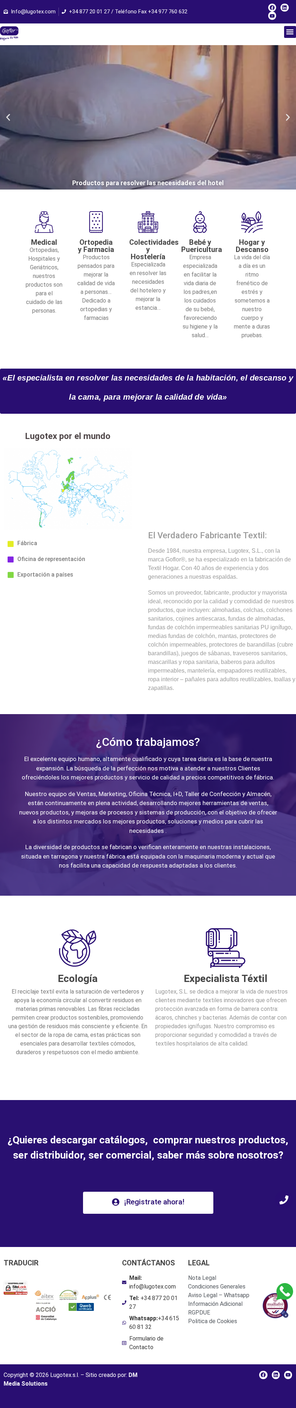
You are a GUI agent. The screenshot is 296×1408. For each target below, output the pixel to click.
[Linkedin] (284, 8)
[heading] (77, 1022)
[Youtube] (272, 15)
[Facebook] (272, 8)
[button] (290, 32)
